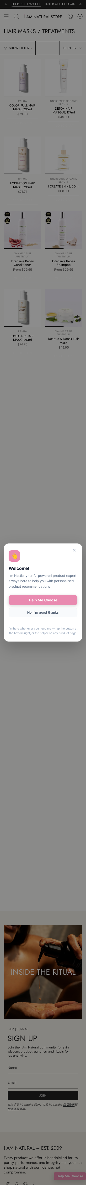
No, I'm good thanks (43, 612)
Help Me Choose (43, 600)
